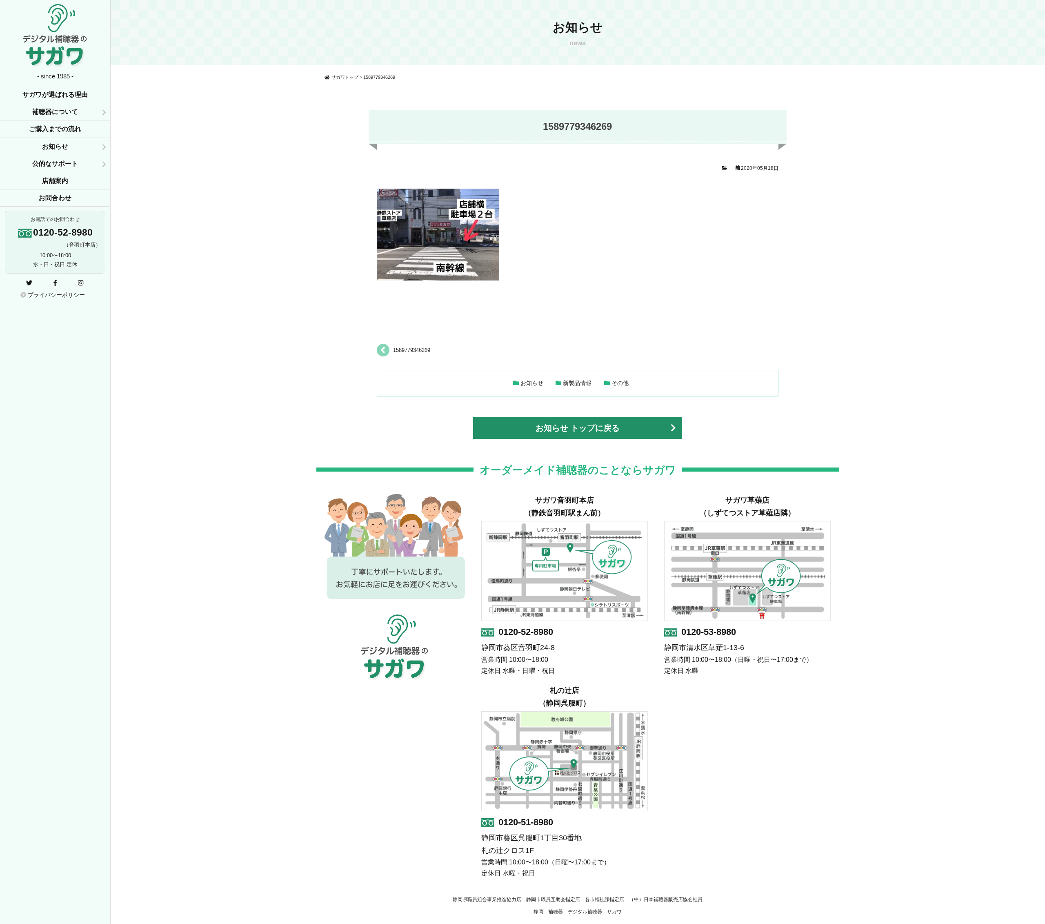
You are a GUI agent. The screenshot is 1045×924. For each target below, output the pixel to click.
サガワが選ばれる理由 (55, 94)
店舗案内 (55, 180)
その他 (620, 383)
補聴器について (55, 111)
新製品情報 (577, 383)
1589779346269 (411, 350)
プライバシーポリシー (55, 295)
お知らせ (531, 383)
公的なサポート (55, 163)
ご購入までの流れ (55, 128)
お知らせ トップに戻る (578, 427)
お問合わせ (55, 197)
